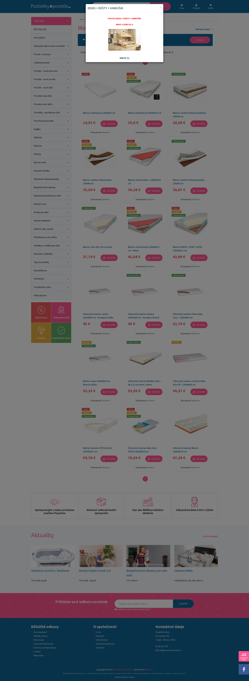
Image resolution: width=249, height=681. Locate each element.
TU (128, 58)
